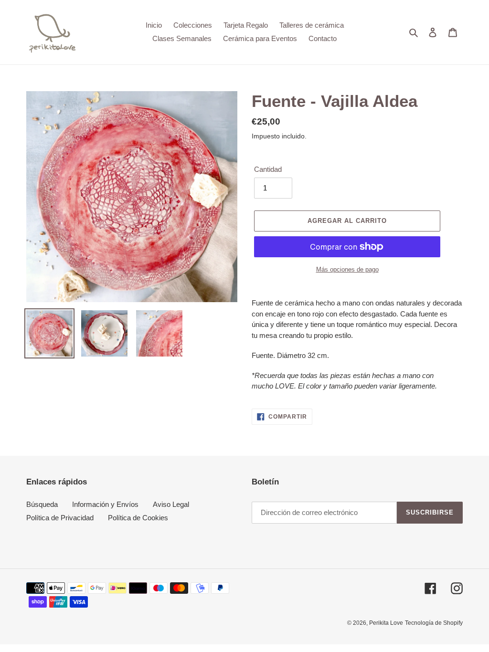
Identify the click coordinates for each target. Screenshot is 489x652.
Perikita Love (386, 623)
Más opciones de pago (347, 269)
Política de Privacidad (60, 518)
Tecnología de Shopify (434, 623)
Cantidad (268, 169)
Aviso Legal (171, 504)
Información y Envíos (105, 504)
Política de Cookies (138, 518)
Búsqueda (42, 504)
